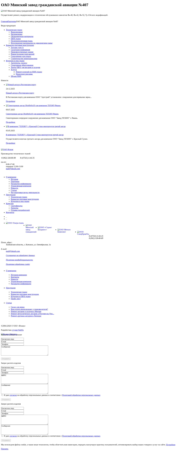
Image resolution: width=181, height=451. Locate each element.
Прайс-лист (16, 299)
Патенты (14, 208)
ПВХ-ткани (16, 39)
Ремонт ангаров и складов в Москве (26, 311)
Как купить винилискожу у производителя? (29, 309)
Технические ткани (14, 30)
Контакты (10, 212)
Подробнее (10, 101)
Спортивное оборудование (22, 65)
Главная (4, 21)
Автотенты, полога (19, 63)
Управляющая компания (21, 186)
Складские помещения (20, 50)
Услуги (14, 70)
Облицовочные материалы (22, 36)
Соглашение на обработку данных (20, 255)
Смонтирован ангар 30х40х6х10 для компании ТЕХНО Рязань (32, 114)
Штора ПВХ (16, 76)
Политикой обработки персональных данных (81, 395)
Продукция (10, 195)
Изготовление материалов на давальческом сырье (31, 43)
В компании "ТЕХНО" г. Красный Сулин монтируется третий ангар (35, 135)
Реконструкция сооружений (22, 54)
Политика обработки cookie (18, 264)
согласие (13, 395)
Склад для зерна (17, 307)
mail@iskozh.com (13, 169)
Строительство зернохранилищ (24, 59)
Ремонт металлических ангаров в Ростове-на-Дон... (32, 314)
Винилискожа (17, 32)
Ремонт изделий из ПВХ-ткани (29, 72)
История (14, 179)
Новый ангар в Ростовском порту (20, 93)
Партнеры (12, 21)
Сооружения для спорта (21, 56)
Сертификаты (16, 206)
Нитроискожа (16, 34)
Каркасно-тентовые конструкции (20, 45)
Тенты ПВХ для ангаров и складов (25, 67)
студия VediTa (18, 330)
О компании (11, 177)
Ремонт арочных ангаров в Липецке (26, 316)
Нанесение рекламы (24, 74)
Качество (10, 204)
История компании (19, 275)
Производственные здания (22, 52)
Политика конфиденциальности (19, 260)
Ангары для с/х (17, 47)
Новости (14, 188)
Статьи (14, 190)
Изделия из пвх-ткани (15, 61)
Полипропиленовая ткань (22, 41)
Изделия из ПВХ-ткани (21, 296)
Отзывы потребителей (20, 210)
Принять (4, 449)
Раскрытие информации (21, 184)
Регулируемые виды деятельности (25, 192)
